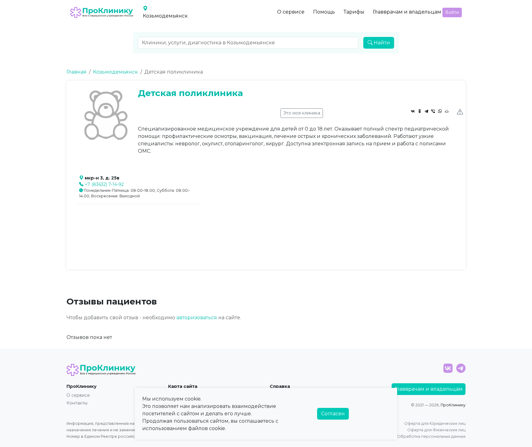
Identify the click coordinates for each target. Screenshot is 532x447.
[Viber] (433, 111)
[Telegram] (426, 111)
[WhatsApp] (440, 111)
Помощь (324, 12)
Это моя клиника (301, 113)
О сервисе (290, 12)
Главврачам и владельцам (407, 12)
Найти (381, 43)
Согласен (333, 414)
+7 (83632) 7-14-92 (104, 184)
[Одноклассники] (419, 111)
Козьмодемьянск (115, 72)
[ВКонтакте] (413, 111)
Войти (452, 12)
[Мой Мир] (446, 111)
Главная (76, 72)
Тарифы (354, 12)
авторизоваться (196, 317)
